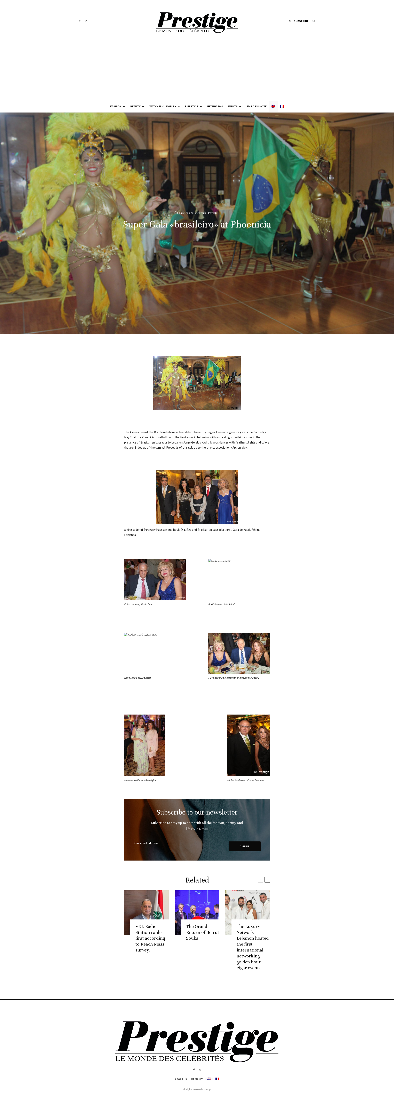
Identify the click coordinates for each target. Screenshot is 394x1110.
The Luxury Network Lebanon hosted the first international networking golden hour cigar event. (253, 947)
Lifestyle (191, 106)
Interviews (215, 106)
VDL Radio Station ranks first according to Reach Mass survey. (150, 938)
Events (233, 106)
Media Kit (197, 1079)
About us (181, 1079)
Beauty (135, 106)
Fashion (115, 106)
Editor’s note (256, 106)
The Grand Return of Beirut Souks (202, 932)
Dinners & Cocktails (192, 213)
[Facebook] (80, 21)
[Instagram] (86, 21)
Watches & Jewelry (162, 106)
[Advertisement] (197, 70)
